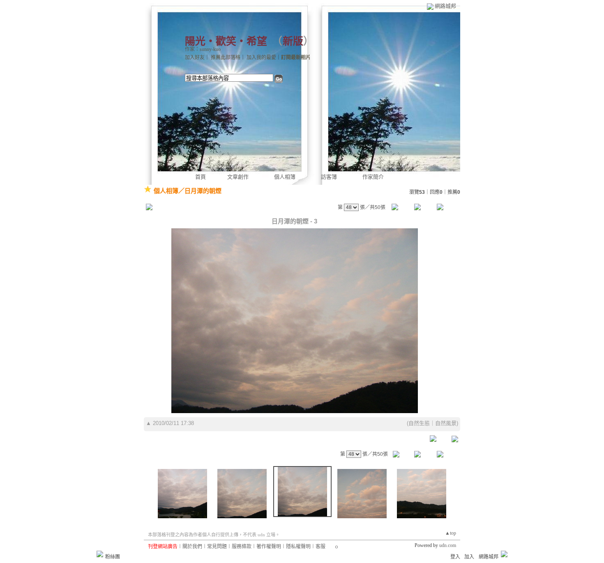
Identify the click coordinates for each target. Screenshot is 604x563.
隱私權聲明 (298, 546)
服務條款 (241, 546)
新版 (293, 41)
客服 (320, 546)
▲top (450, 533)
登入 (455, 557)
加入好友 (195, 57)
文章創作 (238, 177)
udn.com (447, 545)
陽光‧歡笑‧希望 (226, 41)
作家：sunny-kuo (203, 49)
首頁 (200, 177)
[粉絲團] (100, 554)
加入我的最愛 (261, 57)
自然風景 (445, 423)
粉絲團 (112, 557)
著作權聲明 (268, 546)
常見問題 (217, 546)
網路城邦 (445, 6)
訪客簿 (329, 177)
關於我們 (192, 546)
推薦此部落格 (225, 57)
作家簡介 (373, 177)
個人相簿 (284, 177)
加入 (469, 557)
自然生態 (419, 423)
